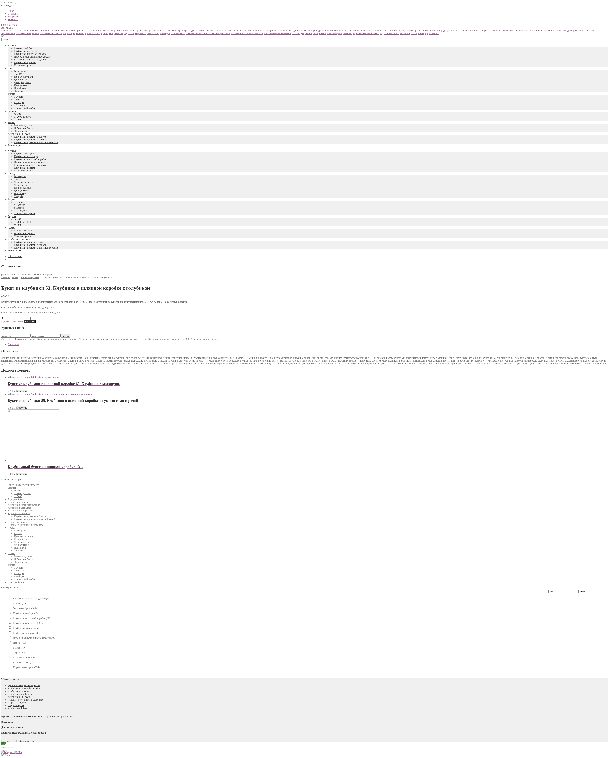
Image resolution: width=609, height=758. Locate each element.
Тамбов (151, 33)
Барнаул (238, 30)
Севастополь (465, 30)
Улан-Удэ (497, 30)
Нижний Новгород (70, 30)
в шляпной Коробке (24, 108)
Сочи (475, 30)
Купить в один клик (12, 321)
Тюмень (209, 30)
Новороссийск (222, 33)
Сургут (559, 30)
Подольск (129, 33)
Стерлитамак (178, 33)
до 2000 (18, 113)
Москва (5, 30)
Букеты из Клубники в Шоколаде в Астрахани (28, 716)
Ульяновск (248, 30)
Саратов (200, 30)
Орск (315, 33)
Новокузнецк (340, 30)
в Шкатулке (20, 105)
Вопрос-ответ (15, 16)
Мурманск (140, 33)
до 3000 (18, 490)
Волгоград (177, 30)
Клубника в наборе (18, 502)
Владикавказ (116, 33)
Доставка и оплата (12, 727)
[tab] (308, 344)
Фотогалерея (14, 145)
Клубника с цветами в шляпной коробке (36, 142)
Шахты (296, 33)
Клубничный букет (24, 48)
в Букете (18, 96)
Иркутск (259, 30)
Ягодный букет (209, 339)
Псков (414, 33)
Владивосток (296, 30)
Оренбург (316, 30)
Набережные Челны (371, 30)
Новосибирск (36, 30)
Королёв (357, 33)
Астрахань (354, 30)
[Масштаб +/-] (12, 747)
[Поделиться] (5, 747)
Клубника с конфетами (20, 510)
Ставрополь (485, 30)
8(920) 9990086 (9, 24)
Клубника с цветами (25, 62)
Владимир (568, 30)
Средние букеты (23, 131)
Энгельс (347, 33)
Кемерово (327, 30)
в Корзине (19, 99)
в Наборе (19, 102)
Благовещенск (334, 33)
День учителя (21, 85)
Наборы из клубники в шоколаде (32, 56)
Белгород (549, 30)
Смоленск (45, 33)
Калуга (35, 33)
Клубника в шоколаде (26, 51)
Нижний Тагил (583, 30)
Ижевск (229, 30)
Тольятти (219, 30)
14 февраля (20, 71)
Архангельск (8, 33)
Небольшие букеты (24, 128)
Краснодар (189, 30)
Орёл (105, 33)
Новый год (20, 88)
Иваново (530, 30)
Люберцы (423, 33)
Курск (454, 30)
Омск (105, 30)
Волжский (56, 33)
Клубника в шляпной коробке (30, 54)
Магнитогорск (517, 30)
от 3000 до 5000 (22, 493)
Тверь (506, 30)
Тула (447, 30)
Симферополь (23, 33)
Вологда (97, 33)
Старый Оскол (391, 33)
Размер (11, 122)
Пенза (386, 30)
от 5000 (18, 119)
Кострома (208, 33)
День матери (21, 79)
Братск (322, 33)
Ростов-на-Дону (125, 30)
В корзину (29, 321)
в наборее (19, 576)
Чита (594, 30)
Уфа (137, 30)
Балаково (434, 33)
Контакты (13, 19)
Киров (393, 30)
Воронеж (158, 30)
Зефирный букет (16, 499)
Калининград (437, 30)
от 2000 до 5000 (22, 116)
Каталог (12, 45)
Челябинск (95, 30)
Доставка (13, 13)
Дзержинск (306, 33)
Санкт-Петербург (19, 30)
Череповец (78, 33)
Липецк (401, 30)
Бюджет (12, 111)
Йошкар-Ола (238, 33)
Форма (11, 93)
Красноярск (146, 30)
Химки (249, 33)
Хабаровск (270, 30)
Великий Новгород (372, 33)
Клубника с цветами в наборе (30, 139)
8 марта (18, 74)
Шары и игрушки (23, 65)
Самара (112, 30)
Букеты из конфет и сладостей (30, 59)
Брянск (540, 30)
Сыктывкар (270, 33)
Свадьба (18, 91)
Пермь (167, 30)
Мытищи (405, 33)
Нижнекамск (284, 33)
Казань (85, 30)
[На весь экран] (9, 747)
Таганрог (258, 33)
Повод (11, 68)
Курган (89, 33)
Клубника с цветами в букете (30, 136)
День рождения (22, 82)
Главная (5, 277)
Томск (307, 30)
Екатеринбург (52, 30)
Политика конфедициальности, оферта (23, 732)
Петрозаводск (162, 33)
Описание (13, 344)
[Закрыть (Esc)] (2, 747)
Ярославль (282, 30)
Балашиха (424, 30)
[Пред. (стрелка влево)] (2, 750)
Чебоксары (412, 30)
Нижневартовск (194, 33)
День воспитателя (23, 76)
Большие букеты (23, 125)
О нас (11, 11)
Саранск (67, 33)
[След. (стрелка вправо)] (5, 750)
